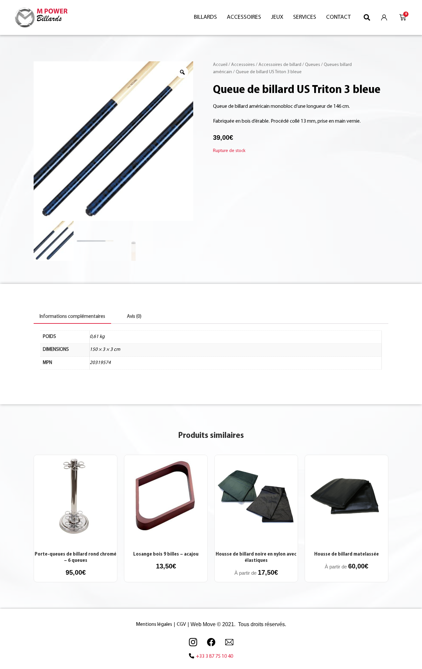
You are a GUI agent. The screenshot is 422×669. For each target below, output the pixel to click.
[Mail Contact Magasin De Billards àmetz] (229, 642)
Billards (205, 17)
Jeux (277, 17)
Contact (338, 17)
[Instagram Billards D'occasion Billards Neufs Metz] (193, 642)
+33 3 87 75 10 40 (214, 656)
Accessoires (244, 17)
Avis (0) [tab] (134, 316)
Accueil (220, 64)
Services (304, 17)
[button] (367, 17)
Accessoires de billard (279, 64)
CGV (181, 624)
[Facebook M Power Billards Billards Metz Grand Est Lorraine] (211, 642)
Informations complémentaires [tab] (72, 316)
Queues (312, 64)
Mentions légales (154, 624)
